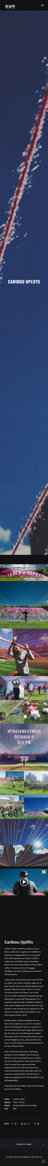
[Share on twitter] (15, 1124)
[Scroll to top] (43, 1161)
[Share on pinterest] (22, 1124)
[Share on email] (38, 1124)
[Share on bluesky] (31, 1123)
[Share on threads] (18, 1123)
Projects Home (24, 1144)
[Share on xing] (34, 1124)
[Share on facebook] (12, 1124)
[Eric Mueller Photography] (24, 7)
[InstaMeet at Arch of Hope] (24, 882)
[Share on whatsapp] (28, 1124)
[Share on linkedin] (25, 1124)
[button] (42, 5)
